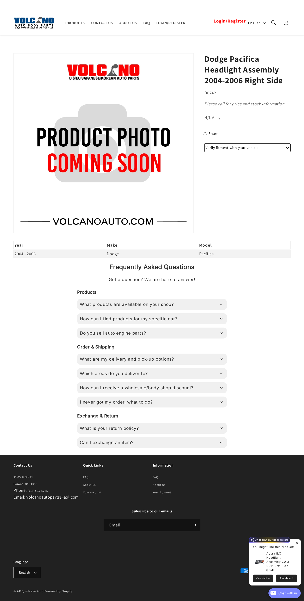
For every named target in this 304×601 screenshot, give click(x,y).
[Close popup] (297, 543)
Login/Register (229, 21)
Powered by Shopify (58, 591)
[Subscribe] (194, 525)
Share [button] (213, 133)
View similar (263, 578)
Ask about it (286, 578)
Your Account (92, 492)
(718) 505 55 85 (38, 491)
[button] (274, 23)
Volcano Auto (34, 591)
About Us (89, 485)
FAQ (85, 477)
